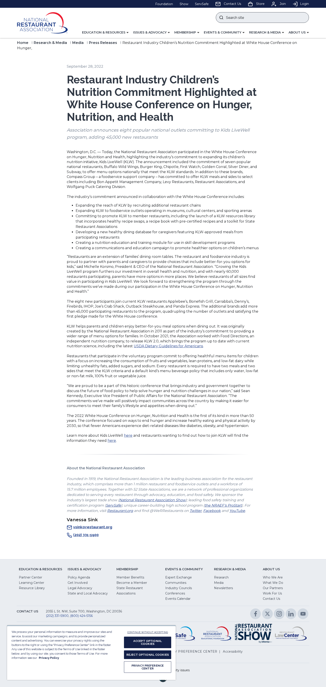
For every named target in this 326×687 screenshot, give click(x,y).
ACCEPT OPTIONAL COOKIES (147, 642)
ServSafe (113, 505)
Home (22, 43)
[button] (105, 32)
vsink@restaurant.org (92, 527)
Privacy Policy (49, 657)
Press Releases (103, 43)
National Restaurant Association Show (152, 500)
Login (304, 4)
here (128, 435)
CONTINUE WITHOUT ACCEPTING (147, 632)
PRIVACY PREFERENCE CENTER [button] (189, 651)
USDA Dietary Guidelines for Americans (168, 346)
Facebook (212, 511)
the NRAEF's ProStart (223, 505)
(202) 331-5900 (86, 535)
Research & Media (50, 43)
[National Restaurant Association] (42, 22)
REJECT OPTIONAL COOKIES (147, 654)
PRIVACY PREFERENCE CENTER (148, 667)
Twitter (196, 511)
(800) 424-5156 (81, 616)
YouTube (237, 511)
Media (78, 43)
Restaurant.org (120, 511)
